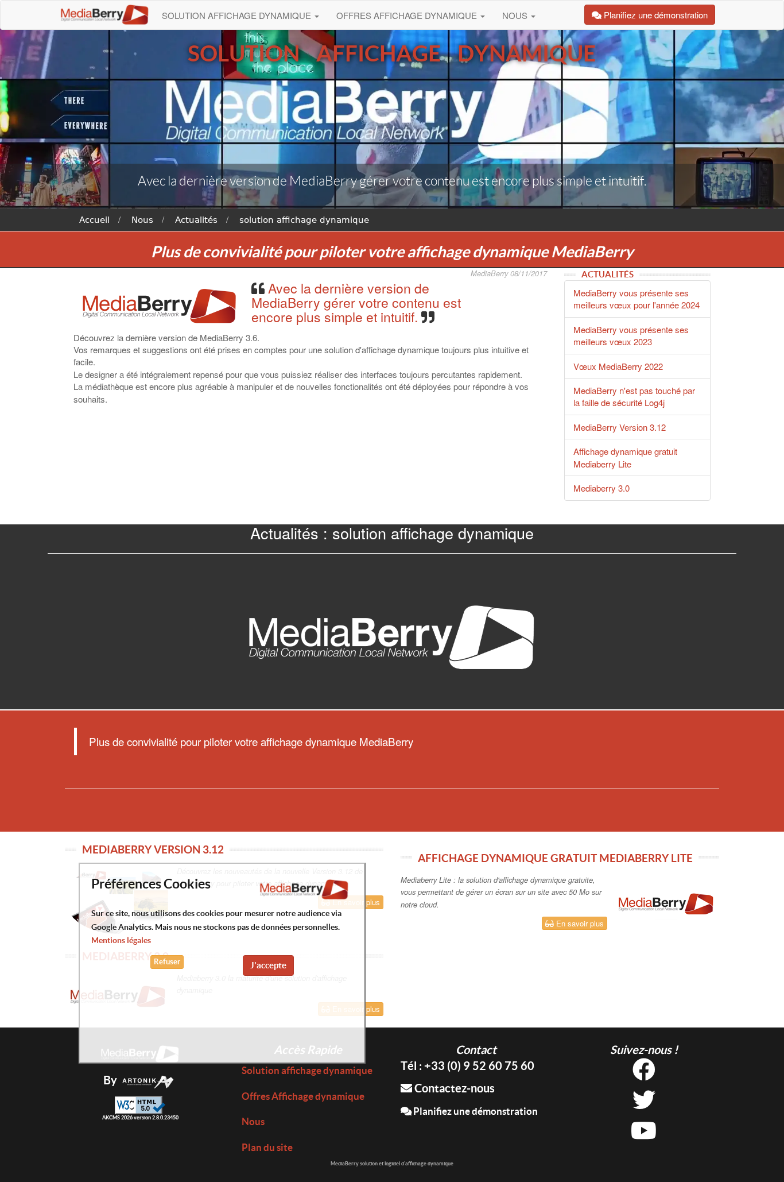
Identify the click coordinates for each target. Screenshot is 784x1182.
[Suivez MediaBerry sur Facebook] (643, 1073)
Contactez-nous (453, 1088)
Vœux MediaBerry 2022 (618, 366)
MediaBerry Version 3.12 (619, 427)
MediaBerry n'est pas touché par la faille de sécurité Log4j (634, 396)
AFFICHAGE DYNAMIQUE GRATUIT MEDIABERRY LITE (555, 858)
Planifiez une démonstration (475, 1111)
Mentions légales (121, 940)
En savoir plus (579, 923)
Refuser (167, 961)
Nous (516, 15)
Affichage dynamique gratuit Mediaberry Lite (625, 457)
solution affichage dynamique (304, 220)
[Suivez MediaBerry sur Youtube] (644, 1134)
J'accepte (268, 965)
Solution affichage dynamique (237, 15)
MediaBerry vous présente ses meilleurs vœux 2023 (631, 335)
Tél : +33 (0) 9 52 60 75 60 (467, 1065)
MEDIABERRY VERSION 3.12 (153, 849)
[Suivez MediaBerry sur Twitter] (643, 1104)
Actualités (196, 220)
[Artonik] (148, 1080)
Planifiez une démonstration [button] (654, 15)
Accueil (94, 220)
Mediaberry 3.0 (601, 488)
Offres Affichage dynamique (407, 15)
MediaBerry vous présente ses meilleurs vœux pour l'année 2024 (636, 299)
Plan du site (267, 1147)
